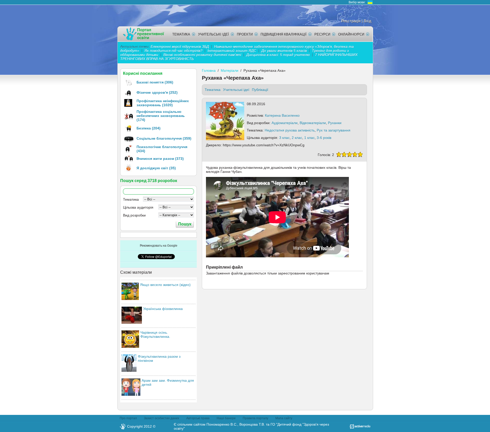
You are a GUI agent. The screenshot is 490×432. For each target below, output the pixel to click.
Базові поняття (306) (155, 82)
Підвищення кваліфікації (284, 34)
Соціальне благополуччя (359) (164, 138)
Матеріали (229, 70)
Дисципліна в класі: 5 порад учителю (278, 55)
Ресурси (322, 34)
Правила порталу (255, 418)
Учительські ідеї (213, 34)
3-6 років (324, 138)
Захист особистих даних (161, 418)
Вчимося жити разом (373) (160, 159)
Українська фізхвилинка (163, 309)
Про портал (128, 418)
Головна (209, 70)
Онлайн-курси (351, 34)
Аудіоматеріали (285, 123)
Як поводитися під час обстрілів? (173, 51)
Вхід (367, 21)
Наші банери (226, 418)
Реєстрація (351, 21)
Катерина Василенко (282, 115)
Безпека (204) (149, 128)
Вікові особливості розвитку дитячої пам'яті (202, 55)
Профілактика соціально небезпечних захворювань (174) (161, 116)
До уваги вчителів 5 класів (284, 51)
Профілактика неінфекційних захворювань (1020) (163, 103)
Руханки (334, 123)
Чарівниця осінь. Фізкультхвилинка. (155, 334)
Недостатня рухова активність (290, 130)
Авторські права (198, 418)
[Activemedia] (359, 428)
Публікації (260, 90)
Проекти (245, 34)
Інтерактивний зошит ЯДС (231, 51)
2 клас (297, 138)
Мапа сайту (283, 418)
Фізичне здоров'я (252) (157, 92)
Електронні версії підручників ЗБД (180, 46)
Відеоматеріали (313, 123)
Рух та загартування (333, 130)
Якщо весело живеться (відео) (165, 285)
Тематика (181, 34)
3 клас (284, 138)
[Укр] (370, 2)
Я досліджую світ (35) (156, 168)
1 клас (309, 138)
